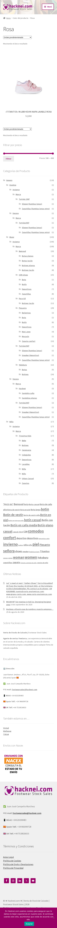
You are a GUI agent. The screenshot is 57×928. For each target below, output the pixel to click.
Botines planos (28, 265)
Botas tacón (27, 260)
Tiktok (6, 734)
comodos (36, 531)
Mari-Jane (26, 331)
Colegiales (26, 455)
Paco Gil (22, 298)
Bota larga (36, 509)
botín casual (32, 520)
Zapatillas (26, 294)
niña (26, 544)
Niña (24, 469)
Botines (25, 374)
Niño (11, 421)
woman (18, 557)
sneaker (25, 551)
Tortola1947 (24, 223)
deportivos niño (44, 539)
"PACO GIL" (8, 504)
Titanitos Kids (25, 436)
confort (9, 537)
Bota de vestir (13, 509)
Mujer (11, 237)
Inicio (8, 18)
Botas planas (27, 256)
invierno (10, 544)
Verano (16, 213)
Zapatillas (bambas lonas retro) (36, 208)
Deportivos (26, 289)
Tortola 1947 (24, 199)
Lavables (26, 464)
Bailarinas (26, 313)
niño (30, 545)
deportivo (21, 538)
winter (10, 558)
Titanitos (45, 551)
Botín (24, 284)
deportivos (32, 538)
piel (36, 544)
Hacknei (22, 388)
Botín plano (45, 525)
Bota (24, 279)
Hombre (12, 185)
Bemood (22, 251)
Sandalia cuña (28, 393)
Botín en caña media (23, 525)
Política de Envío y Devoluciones (18, 864)
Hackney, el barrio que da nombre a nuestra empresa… (29, 609)
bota (26, 504)
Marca (18, 194)
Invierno (16, 189)
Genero (9, 180)
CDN (25, 531)
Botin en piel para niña (16, 520)
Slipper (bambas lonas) (32, 204)
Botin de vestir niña (32, 515)
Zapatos (25, 483)
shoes (18, 551)
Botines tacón (28, 270)
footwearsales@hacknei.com (24, 689)
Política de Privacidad (13, 868)
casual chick (18, 532)
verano (5, 558)
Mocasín (25, 336)
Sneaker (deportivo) (30, 355)
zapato (16, 562)
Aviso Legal (8, 857)
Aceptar (29, 924)
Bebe (24, 440)
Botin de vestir (13, 515)
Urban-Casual (28, 478)
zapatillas (7, 562)
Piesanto (23, 308)
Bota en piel (25, 510)
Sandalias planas (29, 398)
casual (7, 531)
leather (20, 545)
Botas (24, 369)
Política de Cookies (12, 860)
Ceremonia (26, 450)
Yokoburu (23, 365)
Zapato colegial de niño (28, 563)
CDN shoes (23, 275)
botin (45, 509)
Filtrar (8, 158)
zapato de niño (42, 563)
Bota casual (34, 504)
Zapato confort (28, 341)
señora (9, 550)
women (31, 557)
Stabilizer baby (34, 552)
